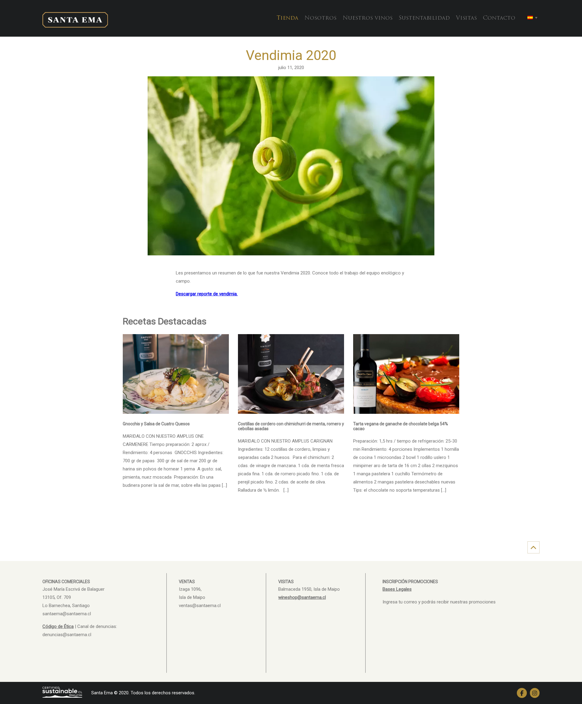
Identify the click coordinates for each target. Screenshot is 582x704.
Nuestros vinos (368, 18)
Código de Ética (58, 626)
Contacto (499, 18)
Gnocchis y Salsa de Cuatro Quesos (156, 423)
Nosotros (320, 18)
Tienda (287, 18)
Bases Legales (397, 589)
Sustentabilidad (424, 18)
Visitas (466, 18)
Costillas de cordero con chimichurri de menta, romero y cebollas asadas (291, 426)
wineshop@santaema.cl (302, 597)
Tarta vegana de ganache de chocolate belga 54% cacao (400, 426)
